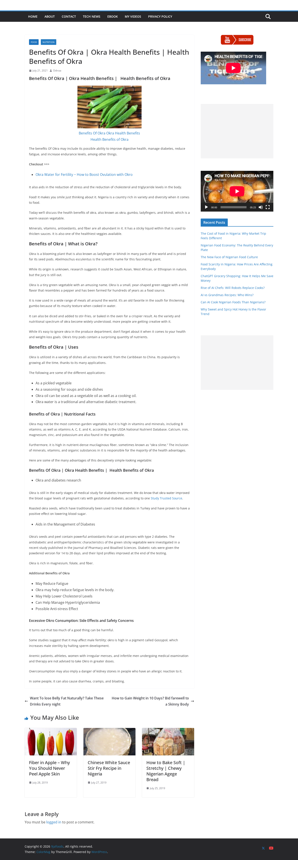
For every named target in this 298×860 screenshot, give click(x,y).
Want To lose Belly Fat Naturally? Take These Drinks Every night (67, 701)
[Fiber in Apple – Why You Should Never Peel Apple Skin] (51, 731)
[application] (237, 191)
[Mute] (261, 207)
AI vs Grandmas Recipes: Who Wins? (227, 295)
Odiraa (57, 70)
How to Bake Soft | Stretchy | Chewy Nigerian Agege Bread (165, 771)
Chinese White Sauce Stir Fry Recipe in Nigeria (109, 768)
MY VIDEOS (133, 16)
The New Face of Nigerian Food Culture (229, 257)
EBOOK (112, 16)
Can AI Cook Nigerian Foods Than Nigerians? (233, 302)
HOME (33, 16)
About (50, 16)
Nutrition (49, 42)
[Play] (206, 207)
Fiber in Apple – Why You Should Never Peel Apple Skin (49, 768)
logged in (53, 822)
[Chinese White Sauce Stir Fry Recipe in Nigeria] (109, 731)
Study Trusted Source (166, 498)
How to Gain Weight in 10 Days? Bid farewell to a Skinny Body (150, 701)
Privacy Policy (160, 16)
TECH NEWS (91, 16)
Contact (69, 16)
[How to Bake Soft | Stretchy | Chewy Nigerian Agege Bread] (168, 731)
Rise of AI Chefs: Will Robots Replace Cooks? (233, 288)
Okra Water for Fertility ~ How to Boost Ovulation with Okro (84, 174)
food (34, 42)
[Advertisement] (237, 131)
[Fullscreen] (267, 207)
